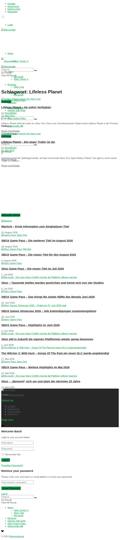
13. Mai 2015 (7, 115)
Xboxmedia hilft (15, 126)
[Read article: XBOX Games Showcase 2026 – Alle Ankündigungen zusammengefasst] (60, 305)
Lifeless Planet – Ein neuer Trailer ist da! (28, 142)
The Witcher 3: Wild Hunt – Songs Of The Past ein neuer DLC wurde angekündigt (55, 353)
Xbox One (19, 87)
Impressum (13, 6)
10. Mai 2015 (7, 150)
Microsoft (18, 94)
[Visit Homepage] (8, 29)
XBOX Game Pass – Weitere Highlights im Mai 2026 (35, 367)
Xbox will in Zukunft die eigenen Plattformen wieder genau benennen (47, 339)
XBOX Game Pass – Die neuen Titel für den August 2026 (38, 254)
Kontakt (11, 3)
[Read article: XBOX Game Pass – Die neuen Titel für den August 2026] (60, 249)
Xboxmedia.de (16, 395)
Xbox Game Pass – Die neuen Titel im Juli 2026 (32, 268)
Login (10, 24)
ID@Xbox (6, 101)
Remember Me (12, 454)
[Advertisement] (48, 39)
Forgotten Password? (12, 465)
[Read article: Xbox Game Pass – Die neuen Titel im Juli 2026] (60, 263)
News (10, 53)
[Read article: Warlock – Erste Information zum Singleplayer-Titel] (60, 221)
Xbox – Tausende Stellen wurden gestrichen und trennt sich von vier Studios (52, 282)
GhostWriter (10, 113)
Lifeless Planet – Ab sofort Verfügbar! (26, 107)
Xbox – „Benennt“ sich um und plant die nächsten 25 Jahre (40, 381)
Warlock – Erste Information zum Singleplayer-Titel (35, 226)
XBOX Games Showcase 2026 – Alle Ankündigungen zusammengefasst (48, 311)
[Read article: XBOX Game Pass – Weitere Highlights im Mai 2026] (60, 361)
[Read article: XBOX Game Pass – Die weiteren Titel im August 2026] (60, 235)
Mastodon (13, 11)
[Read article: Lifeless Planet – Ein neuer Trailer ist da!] (60, 133)
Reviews (12, 102)
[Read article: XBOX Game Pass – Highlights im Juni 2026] (60, 319)
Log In (4, 493)
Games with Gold (16, 110)
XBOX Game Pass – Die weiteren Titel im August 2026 (37, 240)
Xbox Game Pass (17, 118)
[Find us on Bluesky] (2, 19)
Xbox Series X (21, 61)
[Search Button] (35, 119)
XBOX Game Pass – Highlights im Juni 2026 (30, 325)
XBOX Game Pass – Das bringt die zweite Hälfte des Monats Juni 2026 (48, 296)
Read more (10, 131)
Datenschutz (14, 9)
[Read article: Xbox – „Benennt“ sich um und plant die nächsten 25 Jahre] (60, 376)
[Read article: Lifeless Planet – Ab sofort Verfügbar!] (60, 99)
